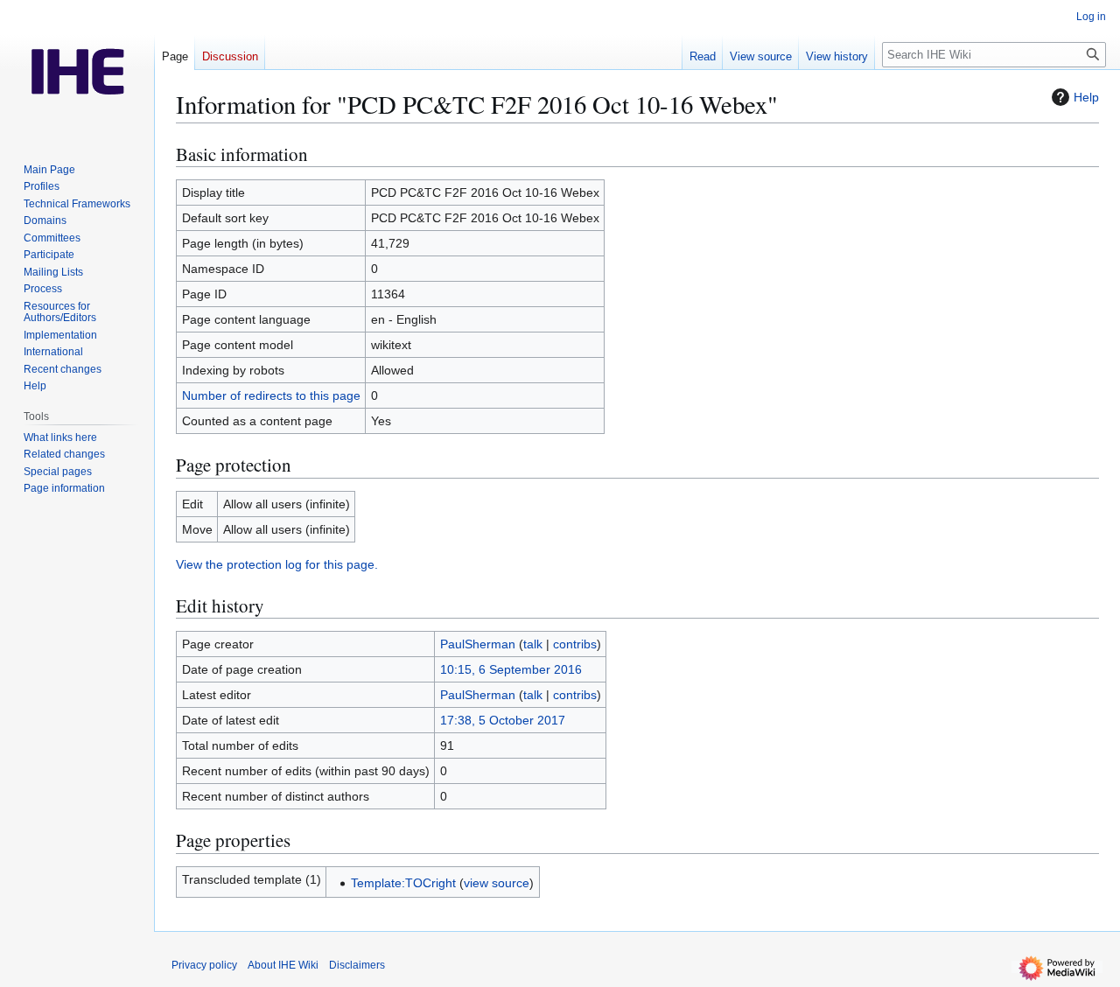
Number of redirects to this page (271, 395)
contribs (575, 644)
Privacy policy (204, 965)
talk (532, 644)
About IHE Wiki (283, 965)
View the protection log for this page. (277, 564)
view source (496, 883)
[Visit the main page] (77, 70)
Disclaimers (357, 965)
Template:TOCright (403, 883)
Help (1086, 97)
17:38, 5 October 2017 (502, 720)
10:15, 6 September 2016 (511, 669)
